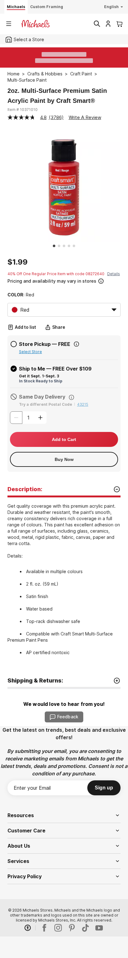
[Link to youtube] (99, 928)
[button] (63, 280)
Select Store (30, 351)
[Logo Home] (35, 24)
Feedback (67, 716)
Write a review (85, 117)
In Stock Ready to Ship (40, 381)
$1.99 (17, 262)
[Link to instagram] (58, 928)
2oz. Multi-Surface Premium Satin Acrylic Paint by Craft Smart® (57, 95)
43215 (82, 404)
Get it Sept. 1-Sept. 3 (39, 376)
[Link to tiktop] (85, 928)
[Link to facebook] (44, 928)
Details (113, 273)
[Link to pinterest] (72, 928)
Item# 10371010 (22, 109)
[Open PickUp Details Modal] (76, 344)
